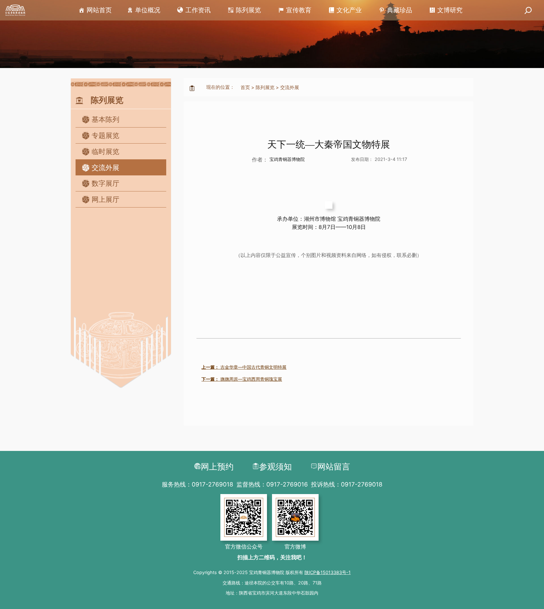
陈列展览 (248, 10)
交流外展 (105, 167)
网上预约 (217, 466)
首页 (245, 87)
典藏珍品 (399, 10)
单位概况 (147, 10)
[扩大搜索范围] (528, 10)
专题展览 (105, 135)
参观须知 (275, 466)
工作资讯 (198, 10)
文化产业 (349, 10)
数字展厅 (105, 183)
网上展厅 (105, 199)
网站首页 (99, 10)
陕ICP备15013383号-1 (327, 572)
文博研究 (449, 10)
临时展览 (105, 151)
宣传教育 (298, 10)
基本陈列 (105, 119)
